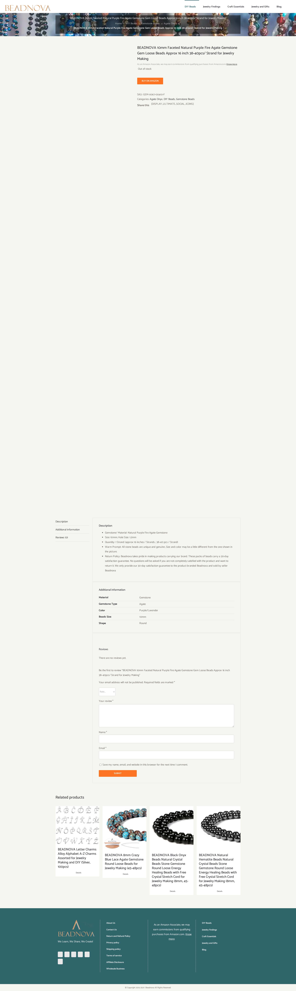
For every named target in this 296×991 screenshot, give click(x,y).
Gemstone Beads (185, 99)
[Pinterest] (73, 954)
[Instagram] (66, 954)
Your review (106, 701)
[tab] (72, 522)
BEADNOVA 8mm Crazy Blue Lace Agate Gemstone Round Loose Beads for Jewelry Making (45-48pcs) (124, 861)
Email (102, 748)
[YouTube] (87, 954)
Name (103, 732)
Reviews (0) (62, 537)
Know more (231, 64)
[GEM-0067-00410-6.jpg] (94, 276)
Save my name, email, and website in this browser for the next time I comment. (145, 765)
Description (62, 521)
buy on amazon (150, 81)
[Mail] (60, 961)
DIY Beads (169, 99)
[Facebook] (60, 954)
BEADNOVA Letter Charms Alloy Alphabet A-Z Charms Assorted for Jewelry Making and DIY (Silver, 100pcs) (77, 858)
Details (78, 872)
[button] (286, 6)
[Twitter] (80, 954)
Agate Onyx (156, 99)
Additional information (68, 529)
